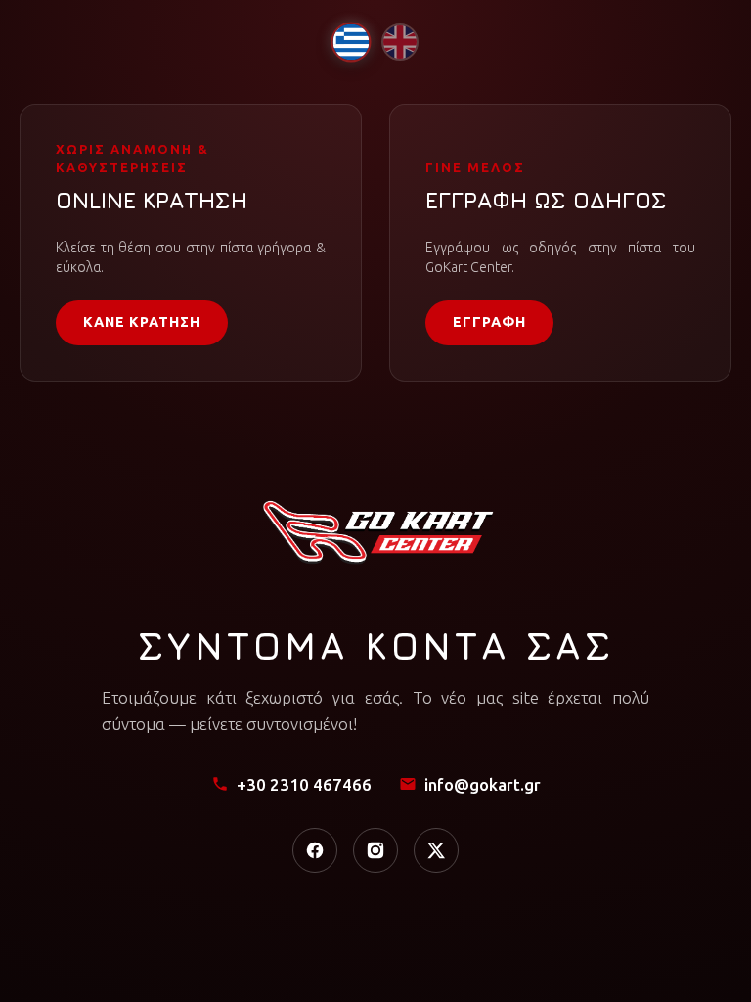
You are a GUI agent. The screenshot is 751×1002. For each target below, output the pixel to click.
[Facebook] (314, 850)
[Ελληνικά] (351, 42)
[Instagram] (375, 850)
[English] (400, 42)
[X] (436, 850)
